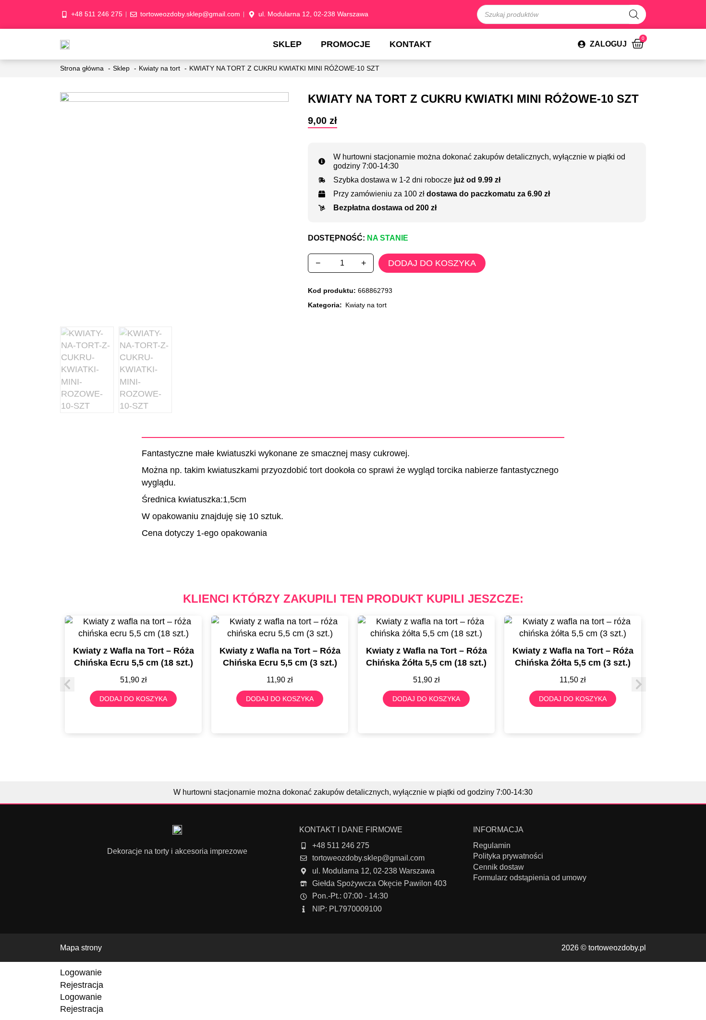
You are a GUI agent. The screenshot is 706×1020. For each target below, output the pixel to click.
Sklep (287, 44)
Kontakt (410, 44)
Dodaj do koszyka (432, 263)
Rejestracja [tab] (81, 985)
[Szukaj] (634, 14)
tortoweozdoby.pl (617, 948)
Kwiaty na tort (366, 305)
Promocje (345, 44)
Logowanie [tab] (81, 972)
